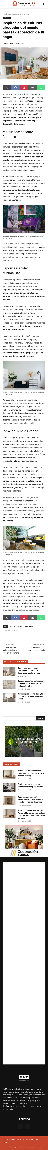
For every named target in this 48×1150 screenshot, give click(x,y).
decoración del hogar (11, 630)
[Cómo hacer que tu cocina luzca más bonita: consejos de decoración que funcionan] (9, 671)
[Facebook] (20, 1126)
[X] (27, 1126)
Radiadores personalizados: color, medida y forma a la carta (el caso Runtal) (31, 773)
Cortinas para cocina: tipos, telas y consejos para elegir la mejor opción (31, 696)
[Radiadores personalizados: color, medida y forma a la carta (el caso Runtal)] (9, 774)
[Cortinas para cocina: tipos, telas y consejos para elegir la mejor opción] (9, 697)
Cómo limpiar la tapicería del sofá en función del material (11, 650)
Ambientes (12, 12)
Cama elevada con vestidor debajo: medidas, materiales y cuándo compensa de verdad (30, 799)
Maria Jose (9, 43)
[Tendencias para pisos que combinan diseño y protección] (9, 787)
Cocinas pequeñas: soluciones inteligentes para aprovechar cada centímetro (30, 683)
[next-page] (8, 706)
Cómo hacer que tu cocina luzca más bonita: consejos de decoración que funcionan (31, 670)
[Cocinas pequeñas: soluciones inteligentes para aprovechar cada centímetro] (9, 684)
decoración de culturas (25, 626)
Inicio (4, 12)
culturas (12, 626)
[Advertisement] (24, 963)
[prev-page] (4, 706)
